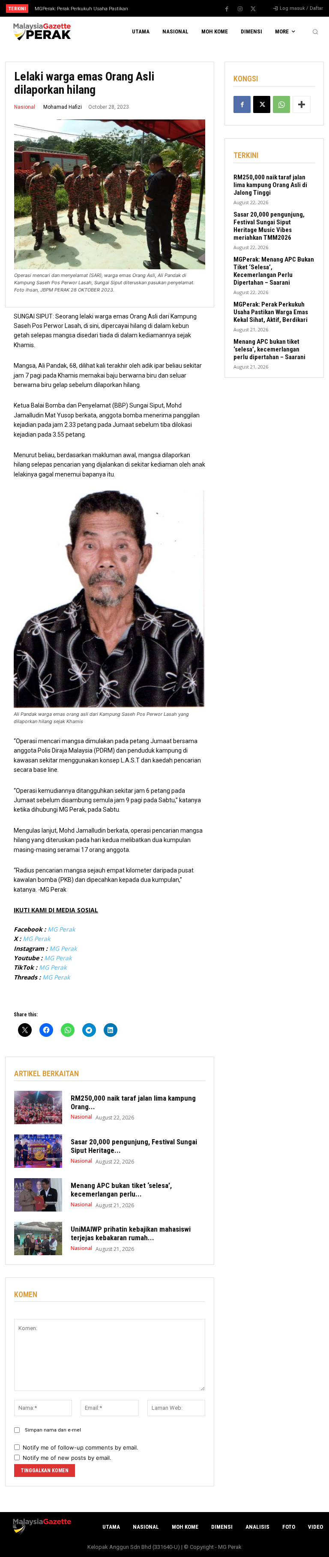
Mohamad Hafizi (62, 107)
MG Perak (61, 929)
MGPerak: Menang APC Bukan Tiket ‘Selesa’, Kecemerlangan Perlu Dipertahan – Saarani (273, 271)
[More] (302, 104)
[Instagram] (239, 9)
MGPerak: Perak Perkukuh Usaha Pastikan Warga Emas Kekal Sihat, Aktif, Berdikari (270, 312)
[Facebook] (226, 9)
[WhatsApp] (281, 104)
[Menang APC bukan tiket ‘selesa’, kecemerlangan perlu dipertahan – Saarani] (38, 1195)
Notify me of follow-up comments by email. (80, 1447)
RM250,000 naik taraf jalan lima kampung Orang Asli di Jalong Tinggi (270, 184)
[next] (180, 8)
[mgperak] (41, 32)
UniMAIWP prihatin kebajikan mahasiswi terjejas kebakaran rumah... (131, 1233)
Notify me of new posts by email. (67, 1457)
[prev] (167, 8)
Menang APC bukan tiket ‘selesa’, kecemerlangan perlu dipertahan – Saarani (269, 349)
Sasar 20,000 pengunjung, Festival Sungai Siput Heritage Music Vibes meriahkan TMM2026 (269, 226)
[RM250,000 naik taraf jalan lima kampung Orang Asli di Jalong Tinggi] (38, 1107)
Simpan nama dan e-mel (53, 1430)
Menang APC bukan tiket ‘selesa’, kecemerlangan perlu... (121, 1189)
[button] (315, 31)
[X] (253, 9)
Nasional (24, 107)
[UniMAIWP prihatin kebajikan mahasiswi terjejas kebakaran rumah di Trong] (38, 1238)
